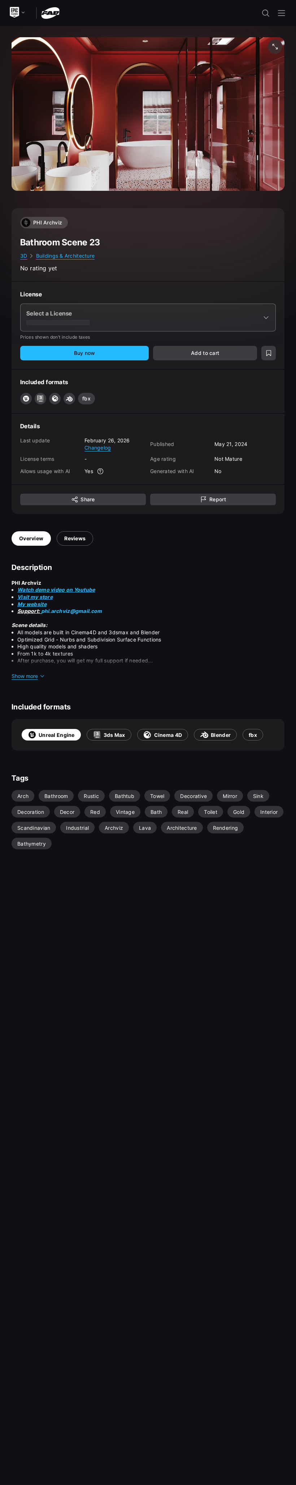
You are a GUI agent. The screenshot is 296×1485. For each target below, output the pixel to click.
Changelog (97, 448)
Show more (25, 676)
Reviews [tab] (75, 538)
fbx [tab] (253, 735)
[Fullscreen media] (275, 46)
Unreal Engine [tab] (57, 735)
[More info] (100, 471)
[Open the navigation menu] (281, 13)
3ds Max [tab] (114, 735)
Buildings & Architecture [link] (65, 256)
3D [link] (23, 256)
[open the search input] (265, 13)
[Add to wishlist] (268, 353)
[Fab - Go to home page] (50, 12)
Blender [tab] (221, 735)
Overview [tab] (31, 538)
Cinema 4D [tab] (168, 735)
